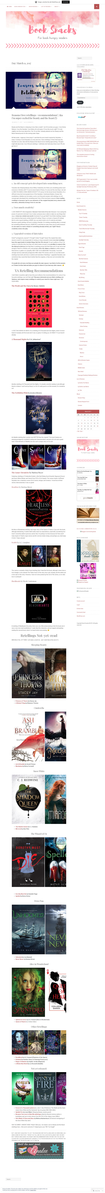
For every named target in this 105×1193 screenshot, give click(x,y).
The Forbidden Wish (20, 393)
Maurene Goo (80, 491)
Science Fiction (83, 345)
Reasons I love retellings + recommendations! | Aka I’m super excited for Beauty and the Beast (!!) (37, 116)
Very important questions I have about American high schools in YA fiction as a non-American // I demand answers (87, 130)
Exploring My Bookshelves (85, 236)
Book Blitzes (82, 296)
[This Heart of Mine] (97, 487)
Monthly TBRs (83, 270)
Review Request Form (83, 401)
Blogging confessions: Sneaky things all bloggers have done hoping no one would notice (87, 168)
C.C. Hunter (80, 485)
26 (97, 426)
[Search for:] (84, 58)
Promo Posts (81, 288)
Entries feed (80, 608)
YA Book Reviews (82, 311)
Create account (81, 601)
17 (91, 423)
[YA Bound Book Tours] (88, 578)
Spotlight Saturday (84, 240)
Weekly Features (82, 210)
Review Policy (81, 397)
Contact (80, 405)
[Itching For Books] (82, 580)
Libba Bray (80, 472)
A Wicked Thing (20, 703)
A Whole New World (22, 1063)
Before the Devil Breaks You (84, 471)
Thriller (81, 349)
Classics (80, 364)
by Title (80, 390)
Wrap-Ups (82, 273)
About (56, 6)
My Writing (81, 277)
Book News (81, 285)
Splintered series (21, 1019)
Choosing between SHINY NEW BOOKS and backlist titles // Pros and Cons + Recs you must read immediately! (88, 143)
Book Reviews (33, 6)
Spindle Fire (19, 1112)
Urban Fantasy (83, 326)
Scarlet (14, 542)
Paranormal (82, 334)
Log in (78, 604)
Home (10, 6)
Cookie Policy (33, 1190)
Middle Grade (81, 367)
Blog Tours (81, 292)
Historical (81, 330)
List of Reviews (46, 6)
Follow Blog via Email (85, 87)
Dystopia (81, 315)
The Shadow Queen (22, 827)
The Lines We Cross (82, 477)
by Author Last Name (83, 386)
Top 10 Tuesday (83, 213)
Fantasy (81, 319)
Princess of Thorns (22, 701)
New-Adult (80, 371)
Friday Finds (82, 232)
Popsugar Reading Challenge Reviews (87, 375)
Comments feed (81, 612)
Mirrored (18, 829)
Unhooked (19, 957)
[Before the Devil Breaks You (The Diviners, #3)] (97, 474)
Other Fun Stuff (82, 255)
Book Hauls (83, 266)
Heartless (15, 487)
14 (81, 423)
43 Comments (29, 122)
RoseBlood (19, 1057)
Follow (80, 102)
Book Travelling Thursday (85, 225)
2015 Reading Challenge (86, 71)
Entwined (18, 1059)
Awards (81, 251)
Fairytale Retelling (84, 322)
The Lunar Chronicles (20, 472)
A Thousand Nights (19, 339)
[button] (20, 457)
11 (94, 420)
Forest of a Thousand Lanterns (25, 1108)
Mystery (82, 352)
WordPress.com (81, 616)
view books (93, 81)
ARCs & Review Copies (84, 360)
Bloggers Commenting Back (87, 529)
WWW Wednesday (83, 221)
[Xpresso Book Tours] (88, 561)
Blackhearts (16, 581)
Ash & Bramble (20, 764)
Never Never (20, 959)
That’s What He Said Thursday (86, 228)
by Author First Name (83, 382)
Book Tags (81, 247)
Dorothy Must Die (21, 894)
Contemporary (84, 341)
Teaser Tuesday (83, 217)
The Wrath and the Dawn (21, 286)
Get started (65, 2)
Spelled (18, 896)
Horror (81, 356)
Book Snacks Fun (19, 6)
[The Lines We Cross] (97, 481)
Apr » (81, 431)
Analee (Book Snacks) (86, 73)
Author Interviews (83, 303)
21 (81, 426)
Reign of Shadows (21, 1061)
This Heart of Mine (82, 483)
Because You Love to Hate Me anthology (28, 1114)
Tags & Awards (82, 243)
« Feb (78, 431)
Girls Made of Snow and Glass (25, 1118)
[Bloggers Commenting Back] (88, 531)
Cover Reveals (82, 300)
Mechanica (19, 766)
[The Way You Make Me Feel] (97, 493)
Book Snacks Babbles (83, 281)
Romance (81, 337)
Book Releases (84, 262)
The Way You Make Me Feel (84, 489)
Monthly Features (83, 258)
